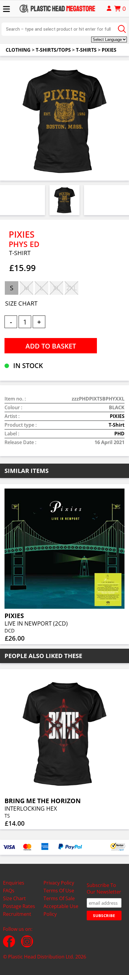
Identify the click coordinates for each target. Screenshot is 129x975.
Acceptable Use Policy (61, 910)
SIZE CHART (21, 303)
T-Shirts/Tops (53, 50)
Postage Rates (19, 906)
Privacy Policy (59, 882)
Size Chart (14, 898)
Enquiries (13, 882)
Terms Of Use (59, 890)
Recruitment (17, 914)
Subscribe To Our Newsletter (104, 888)
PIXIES (109, 50)
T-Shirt (116, 425)
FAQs (8, 890)
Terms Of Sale (59, 898)
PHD (119, 433)
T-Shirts (86, 50)
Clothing (18, 50)
